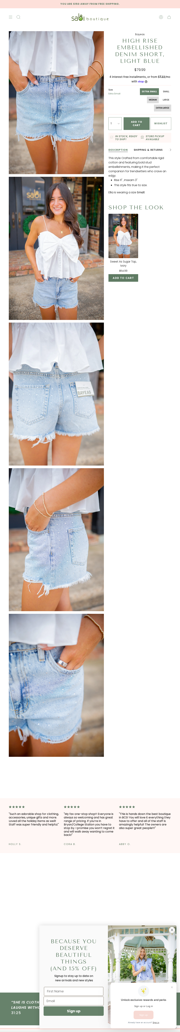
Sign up (74, 1011)
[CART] (169, 17)
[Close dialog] (172, 930)
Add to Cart (123, 278)
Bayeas (140, 34)
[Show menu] (10, 17)
